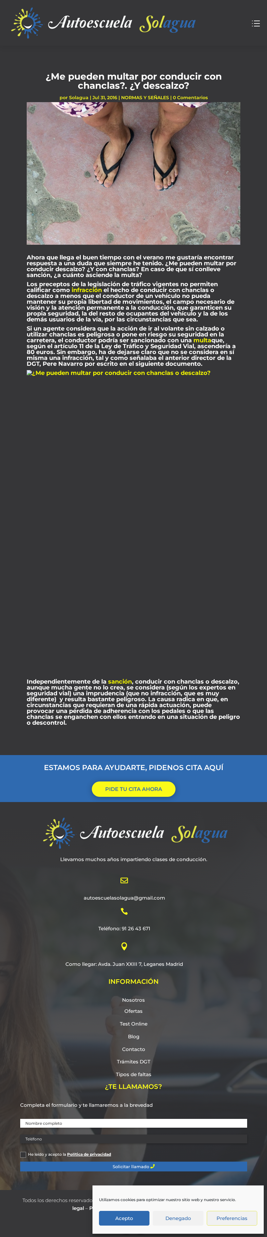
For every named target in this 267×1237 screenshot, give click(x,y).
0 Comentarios (190, 98)
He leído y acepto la (69, 1154)
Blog (133, 1036)
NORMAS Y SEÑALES (145, 98)
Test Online (134, 1024)
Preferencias (232, 1218)
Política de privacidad (89, 1154)
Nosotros (133, 1000)
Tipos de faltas (133, 1074)
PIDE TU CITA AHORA (133, 789)
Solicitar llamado (131, 1166)
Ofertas (133, 1011)
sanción (120, 681)
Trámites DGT (133, 1062)
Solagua (79, 98)
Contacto (133, 1049)
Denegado (178, 1218)
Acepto (124, 1218)
